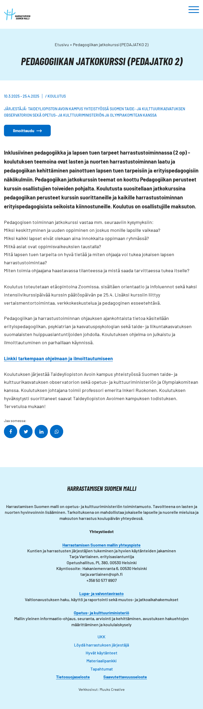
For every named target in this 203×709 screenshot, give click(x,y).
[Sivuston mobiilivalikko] (193, 10)
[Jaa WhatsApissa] (56, 431)
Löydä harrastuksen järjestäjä (101, 644)
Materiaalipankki (101, 660)
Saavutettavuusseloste (125, 676)
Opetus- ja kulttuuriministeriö (101, 612)
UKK (101, 636)
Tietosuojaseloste (73, 676)
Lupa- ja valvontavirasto (101, 593)
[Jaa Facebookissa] (10, 431)
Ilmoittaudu (23, 130)
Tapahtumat (101, 668)
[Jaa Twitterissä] (26, 431)
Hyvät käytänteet (101, 652)
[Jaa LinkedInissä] (41, 431)
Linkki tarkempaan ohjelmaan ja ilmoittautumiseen (58, 358)
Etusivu (62, 44)
